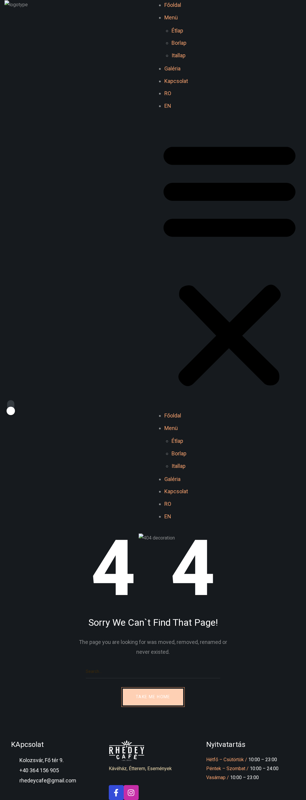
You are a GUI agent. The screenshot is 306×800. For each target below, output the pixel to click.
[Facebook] (116, 792)
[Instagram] (131, 792)
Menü (171, 17)
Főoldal (172, 5)
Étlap (177, 30)
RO (167, 93)
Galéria (172, 68)
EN (167, 106)
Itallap (179, 55)
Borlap (179, 43)
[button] (229, 264)
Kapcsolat (176, 81)
